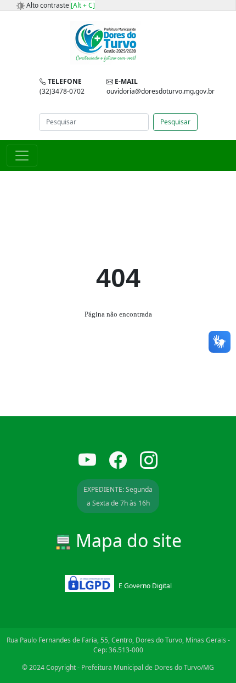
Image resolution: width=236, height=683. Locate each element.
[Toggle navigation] (22, 156)
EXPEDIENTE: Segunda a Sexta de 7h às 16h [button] (118, 496)
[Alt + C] (83, 5)
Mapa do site (126, 540)
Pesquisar (175, 122)
